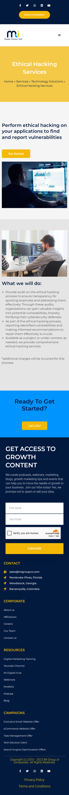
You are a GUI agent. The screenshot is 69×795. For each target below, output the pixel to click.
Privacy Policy (34, 780)
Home (8, 81)
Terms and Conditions (34, 786)
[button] (59, 35)
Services (22, 81)
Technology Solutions (47, 81)
